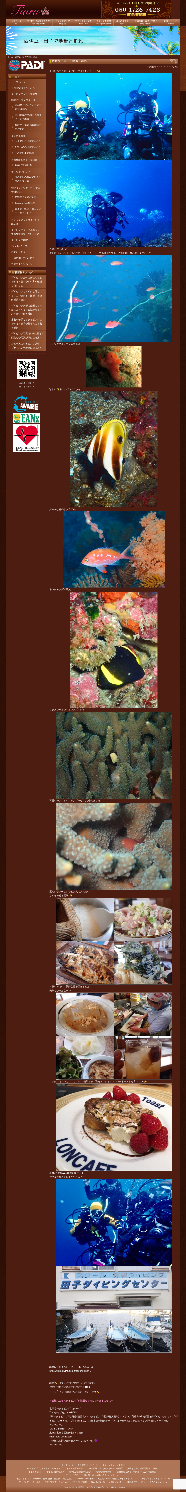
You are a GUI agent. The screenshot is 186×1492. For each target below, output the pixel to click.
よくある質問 (18, 136)
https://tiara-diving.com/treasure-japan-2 (70, 1370)
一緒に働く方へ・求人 (23, 258)
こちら (54, 1392)
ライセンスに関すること (28, 141)
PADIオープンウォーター (24, 100)
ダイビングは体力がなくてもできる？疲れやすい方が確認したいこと (26, 281)
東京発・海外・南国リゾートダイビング (116, 1479)
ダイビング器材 (19, 240)
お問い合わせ (18, 252)
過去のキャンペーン (22, 264)
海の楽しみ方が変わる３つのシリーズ (101, 1475)
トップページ (18, 82)
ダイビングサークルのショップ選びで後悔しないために (44, 1482)
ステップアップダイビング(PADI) (155, 1479)
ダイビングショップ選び (24, 94)
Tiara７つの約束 (23, 164)
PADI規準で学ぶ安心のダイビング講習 (106, 1468)
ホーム (10, 57)
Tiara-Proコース (19, 246)
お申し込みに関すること (28, 147)
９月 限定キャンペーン (23, 88)
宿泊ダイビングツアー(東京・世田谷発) (34, 1479)
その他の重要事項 (24, 153)
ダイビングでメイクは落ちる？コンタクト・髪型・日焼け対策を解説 (26, 295)
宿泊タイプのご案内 (25, 197)
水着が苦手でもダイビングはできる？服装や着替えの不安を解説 (26, 323)
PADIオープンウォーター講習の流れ (68, 1468)
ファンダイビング (20, 172)
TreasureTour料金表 (25, 203)
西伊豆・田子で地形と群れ (69, 61)
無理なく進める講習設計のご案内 (142, 1468)
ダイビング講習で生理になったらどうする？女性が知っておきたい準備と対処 (26, 309)
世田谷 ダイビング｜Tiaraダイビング (94, 1487)
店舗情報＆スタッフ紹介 (24, 160)
